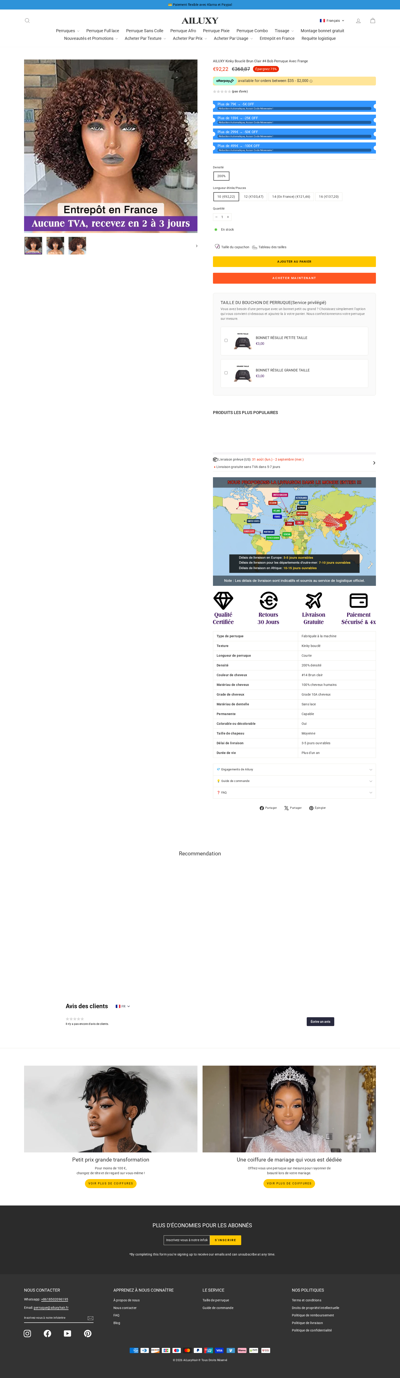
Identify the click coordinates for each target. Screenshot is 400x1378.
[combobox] (148, 691)
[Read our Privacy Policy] (261, 715)
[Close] (263, 627)
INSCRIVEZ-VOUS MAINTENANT (200, 738)
